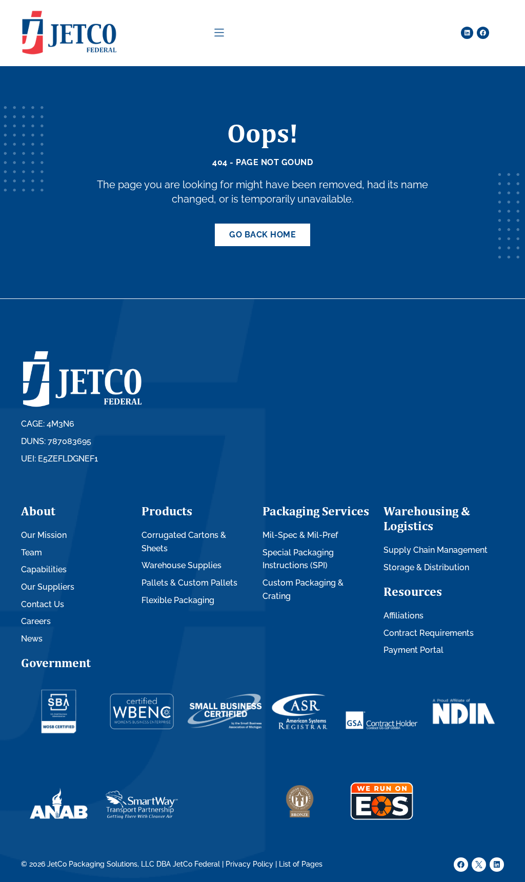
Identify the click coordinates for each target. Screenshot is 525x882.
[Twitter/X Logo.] (479, 864)
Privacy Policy (249, 864)
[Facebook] (483, 33)
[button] (219, 33)
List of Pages (300, 864)
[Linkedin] (467, 33)
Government (56, 662)
